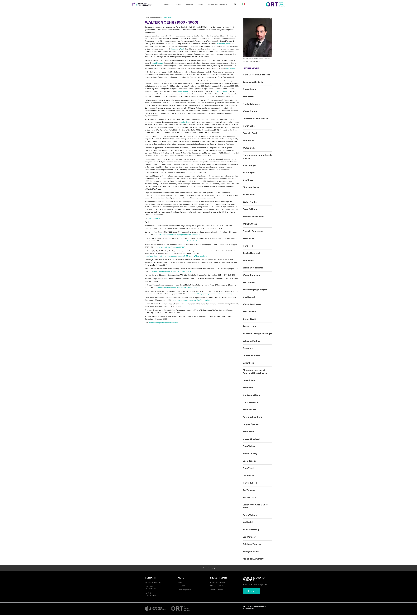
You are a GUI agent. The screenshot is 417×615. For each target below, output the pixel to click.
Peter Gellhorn (250, 209)
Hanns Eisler (249, 194)
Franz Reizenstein (251, 402)
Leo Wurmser (249, 537)
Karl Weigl (248, 522)
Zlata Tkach (248, 468)
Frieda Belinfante (251, 104)
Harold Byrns (249, 172)
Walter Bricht (249, 148)
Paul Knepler (249, 282)
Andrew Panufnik (251, 355)
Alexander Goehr (223, 44)
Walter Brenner (250, 111)
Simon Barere (249, 89)
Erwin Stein (248, 431)
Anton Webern (250, 515)
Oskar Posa (248, 363)
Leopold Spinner (251, 424)
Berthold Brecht (250, 133)
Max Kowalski (249, 297)
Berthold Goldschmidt (253, 216)
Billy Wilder (230, 68)
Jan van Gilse (249, 497)
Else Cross (248, 180)
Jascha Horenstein (252, 253)
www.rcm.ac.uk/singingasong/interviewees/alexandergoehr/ (209, 294)
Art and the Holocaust (217, 582)
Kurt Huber (248, 260)
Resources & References (218, 4)
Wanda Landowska (252, 304)
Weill (182, 49)
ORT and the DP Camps (218, 586)
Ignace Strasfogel (251, 439)
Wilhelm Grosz (250, 224)
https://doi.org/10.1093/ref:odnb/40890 (163, 323)
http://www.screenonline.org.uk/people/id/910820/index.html (177, 235)
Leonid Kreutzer (157, 63)
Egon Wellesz (249, 446)
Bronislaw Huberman (253, 268)
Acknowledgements (184, 590)
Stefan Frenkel (250, 202)
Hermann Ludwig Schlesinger (257, 333)
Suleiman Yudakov (252, 544)
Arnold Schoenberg (252, 417)
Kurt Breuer (248, 140)
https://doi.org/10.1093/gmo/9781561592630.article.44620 (176, 287)
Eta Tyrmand (249, 490)
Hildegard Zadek (251, 551)
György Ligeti (249, 319)
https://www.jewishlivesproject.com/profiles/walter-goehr (181, 241)
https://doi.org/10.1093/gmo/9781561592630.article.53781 (170, 271)
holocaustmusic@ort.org (153, 582)
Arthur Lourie (249, 326)
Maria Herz (248, 246)
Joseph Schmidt (222, 91)
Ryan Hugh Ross (153, 218)
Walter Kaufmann (251, 275)
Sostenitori (248, 348)
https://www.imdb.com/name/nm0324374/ (170, 247)
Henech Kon (249, 380)
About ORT (181, 586)
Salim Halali (248, 238)
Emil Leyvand (249, 311)
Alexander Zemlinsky (253, 559)
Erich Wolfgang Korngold (255, 289)
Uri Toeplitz (248, 475)
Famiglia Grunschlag (253, 231)
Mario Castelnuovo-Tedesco (256, 74)
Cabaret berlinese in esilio (255, 118)
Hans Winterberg (251, 529)
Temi (167, 4)
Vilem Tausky (249, 461)
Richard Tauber (183, 91)
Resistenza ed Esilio (156, 17)
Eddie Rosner (249, 409)
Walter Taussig (250, 453)
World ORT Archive (216, 590)
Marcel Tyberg (250, 483)
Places (200, 4)
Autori (180, 582)
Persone (189, 4)
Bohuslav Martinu (251, 341)
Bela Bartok (248, 96)
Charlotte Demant (251, 187)
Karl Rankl (248, 387)
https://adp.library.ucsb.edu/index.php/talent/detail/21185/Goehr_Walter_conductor (176, 256)
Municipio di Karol (251, 395)
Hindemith (175, 49)
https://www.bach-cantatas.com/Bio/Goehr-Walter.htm (192, 300)
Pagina (147, 17)
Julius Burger (186, 122)
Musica (178, 4)
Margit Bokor (249, 126)
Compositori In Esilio (253, 82)
